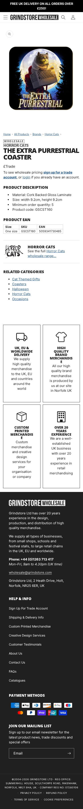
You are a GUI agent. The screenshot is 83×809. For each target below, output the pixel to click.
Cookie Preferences (59, 799)
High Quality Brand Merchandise (61, 355)
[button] (5, 17)
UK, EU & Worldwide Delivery (22, 351)
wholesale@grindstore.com (30, 572)
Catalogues (17, 680)
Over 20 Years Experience (61, 431)
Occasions (20, 299)
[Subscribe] (69, 753)
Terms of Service (26, 799)
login (26, 177)
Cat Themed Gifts (26, 279)
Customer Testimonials (25, 644)
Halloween (20, 289)
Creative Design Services (27, 635)
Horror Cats (21, 294)
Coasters (19, 284)
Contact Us (17, 662)
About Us (15, 653)
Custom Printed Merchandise (21, 432)
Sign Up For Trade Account (28, 608)
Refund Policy (56, 792)
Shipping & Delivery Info (26, 617)
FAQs (12, 671)
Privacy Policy (31, 792)
